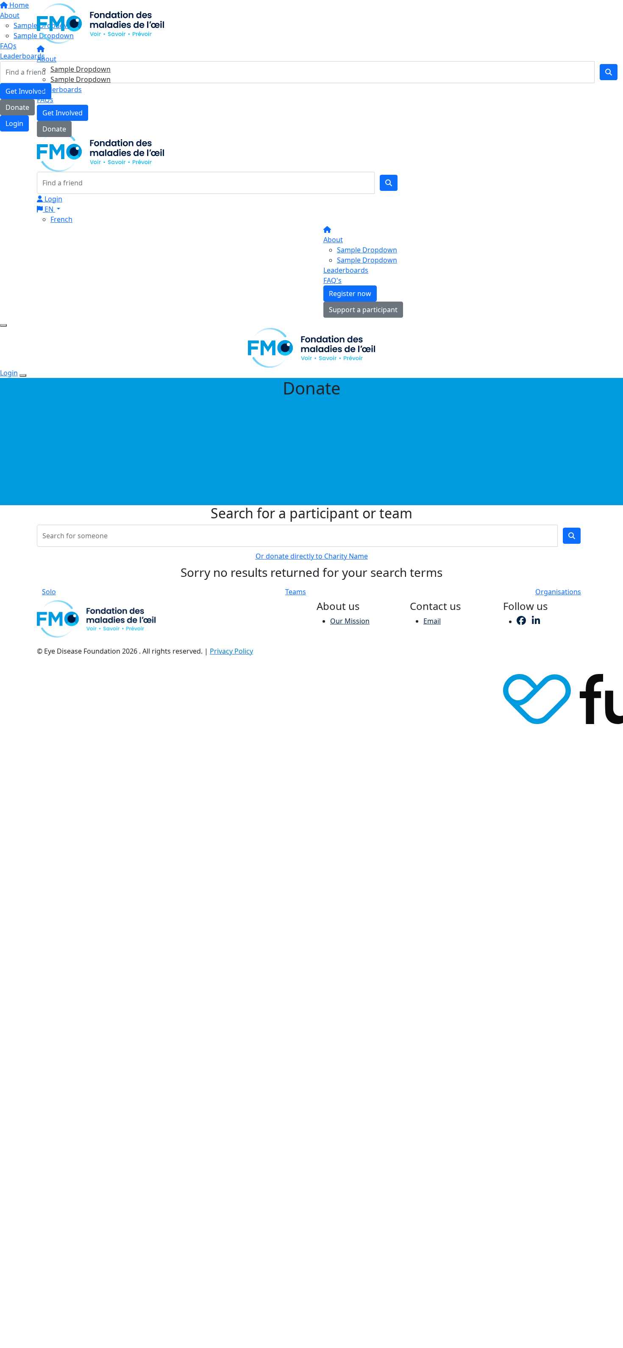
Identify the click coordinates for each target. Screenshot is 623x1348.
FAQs (45, 99)
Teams (295, 591)
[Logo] (100, 23)
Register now (350, 293)
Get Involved (62, 112)
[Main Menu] (3, 325)
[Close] (22, 375)
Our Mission (350, 621)
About (46, 59)
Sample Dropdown (80, 69)
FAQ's (332, 280)
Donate (54, 129)
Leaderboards (59, 89)
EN (49, 209)
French (61, 219)
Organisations (558, 591)
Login (52, 199)
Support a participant (363, 309)
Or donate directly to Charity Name (312, 556)
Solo (49, 591)
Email (432, 621)
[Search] (389, 183)
